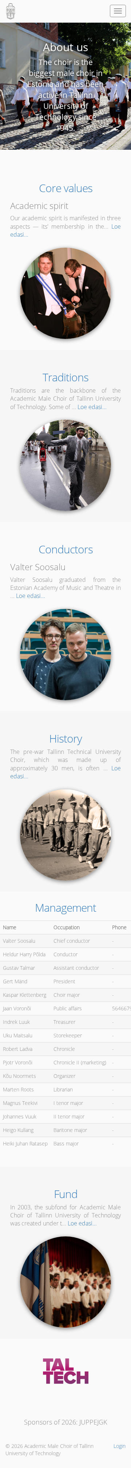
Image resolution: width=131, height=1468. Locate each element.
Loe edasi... (92, 407)
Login (120, 1445)
